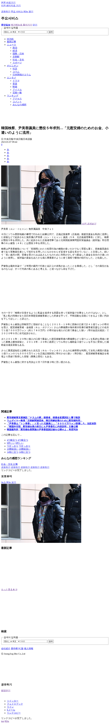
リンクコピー (14, 713)
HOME (10, 39)
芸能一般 (17, 92)
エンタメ (11, 77)
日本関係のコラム (22, 74)
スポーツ (17, 62)
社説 (15, 68)
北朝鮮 (16, 56)
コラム (16, 71)
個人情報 (28, 648)
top (2, 721)
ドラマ (16, 80)
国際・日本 (18, 53)
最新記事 (11, 41)
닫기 (35, 25)
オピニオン (12, 65)
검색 (51, 32)
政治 (15, 47)
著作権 (14, 648)
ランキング (12, 95)
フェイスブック (15, 704)
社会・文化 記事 (9, 464)
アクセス (17, 98)
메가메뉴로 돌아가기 (21, 25)
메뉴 (7, 721)
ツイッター (12, 701)
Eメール (11, 710)
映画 (15, 86)
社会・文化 (18, 59)
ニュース (11, 44)
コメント (17, 101)
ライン (10, 707)
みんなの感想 (19, 104)
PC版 (20, 648)
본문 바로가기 (8, 2)
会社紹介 (5, 648)
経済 (15, 50)
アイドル (17, 89)
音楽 (15, 83)
